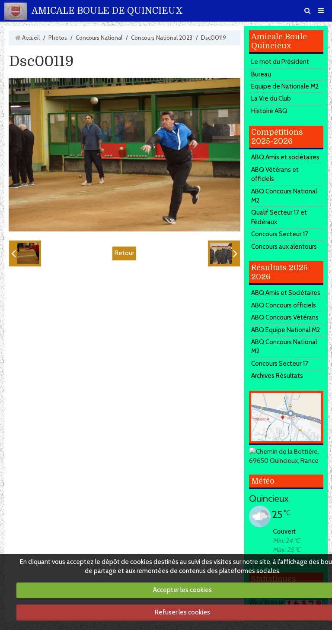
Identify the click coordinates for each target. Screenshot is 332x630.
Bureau (261, 74)
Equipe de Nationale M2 (285, 86)
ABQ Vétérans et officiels (275, 174)
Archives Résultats (277, 376)
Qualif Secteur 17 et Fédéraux (279, 217)
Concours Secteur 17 (279, 234)
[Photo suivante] (224, 253)
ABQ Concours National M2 (284, 195)
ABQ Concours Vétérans (285, 317)
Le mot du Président (280, 62)
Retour (124, 253)
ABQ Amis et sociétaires (285, 157)
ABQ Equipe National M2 (285, 330)
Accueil (31, 37)
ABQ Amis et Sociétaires (285, 293)
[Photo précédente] (25, 253)
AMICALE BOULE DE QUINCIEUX (107, 11)
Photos (57, 37)
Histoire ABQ (269, 111)
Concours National (99, 37)
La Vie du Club (271, 98)
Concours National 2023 (161, 37)
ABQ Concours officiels (283, 305)
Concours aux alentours (284, 246)
